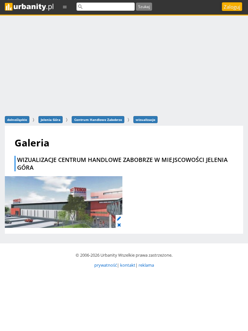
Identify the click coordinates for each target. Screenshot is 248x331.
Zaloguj (232, 7)
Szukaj (144, 6)
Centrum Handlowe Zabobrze (98, 119)
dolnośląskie (17, 119)
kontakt (127, 265)
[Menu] (65, 6)
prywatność (105, 265)
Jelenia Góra (50, 119)
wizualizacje (145, 119)
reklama (146, 265)
